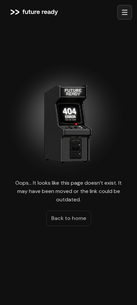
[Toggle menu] (124, 12)
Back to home (68, 218)
